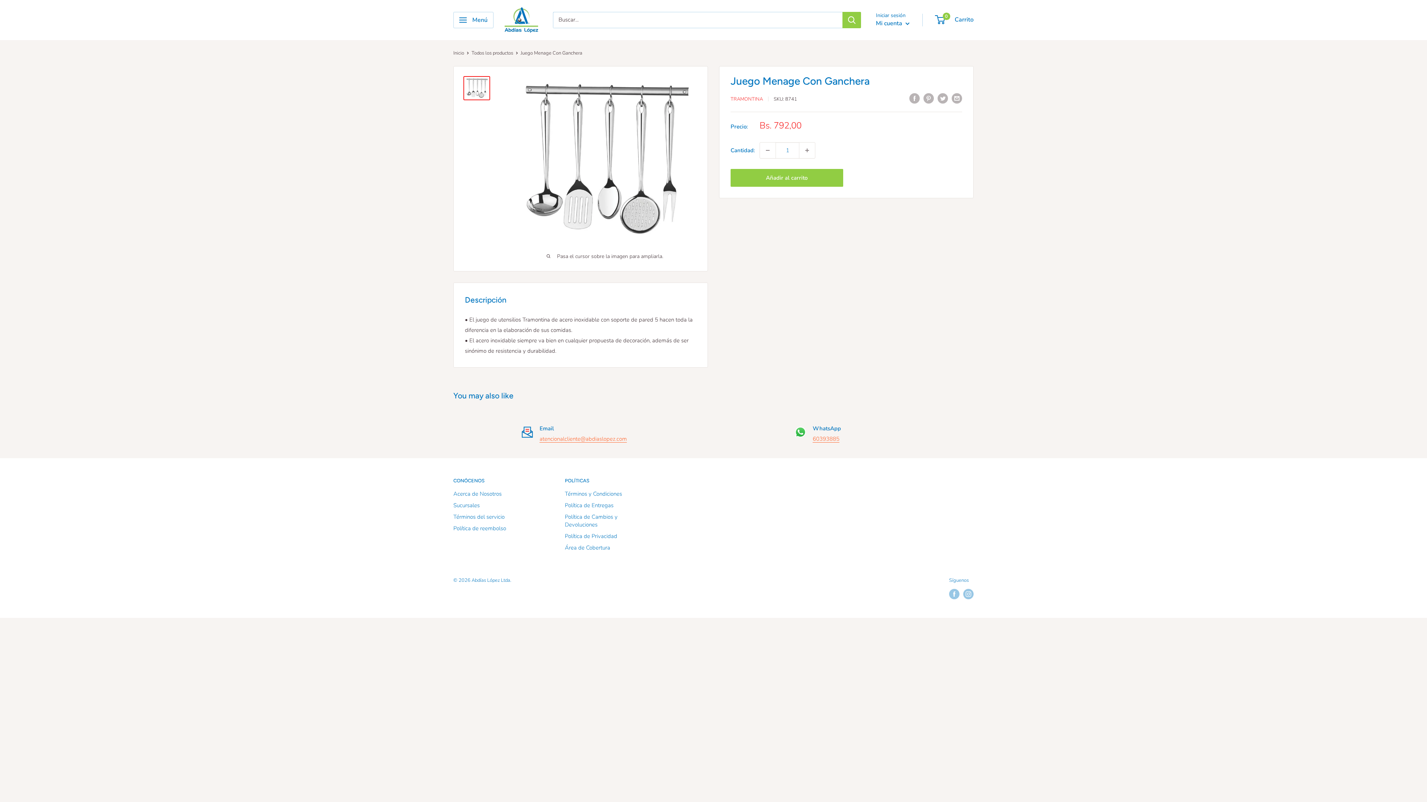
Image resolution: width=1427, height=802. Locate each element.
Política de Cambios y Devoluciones (591, 520)
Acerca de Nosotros (477, 494)
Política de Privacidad (591, 536)
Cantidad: (743, 150)
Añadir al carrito (787, 178)
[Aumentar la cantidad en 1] (807, 150)
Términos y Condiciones (593, 494)
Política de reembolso (479, 528)
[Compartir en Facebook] (914, 98)
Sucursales (466, 505)
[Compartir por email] (957, 98)
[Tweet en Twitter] (943, 98)
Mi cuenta (890, 23)
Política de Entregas (589, 505)
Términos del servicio (479, 517)
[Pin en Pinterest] (928, 98)
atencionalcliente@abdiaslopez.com (583, 439)
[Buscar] (851, 20)
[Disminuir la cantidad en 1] (768, 150)
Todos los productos (492, 53)
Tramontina (747, 99)
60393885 (826, 439)
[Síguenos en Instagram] (968, 594)
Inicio (458, 53)
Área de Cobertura (587, 547)
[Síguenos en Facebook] (954, 594)
